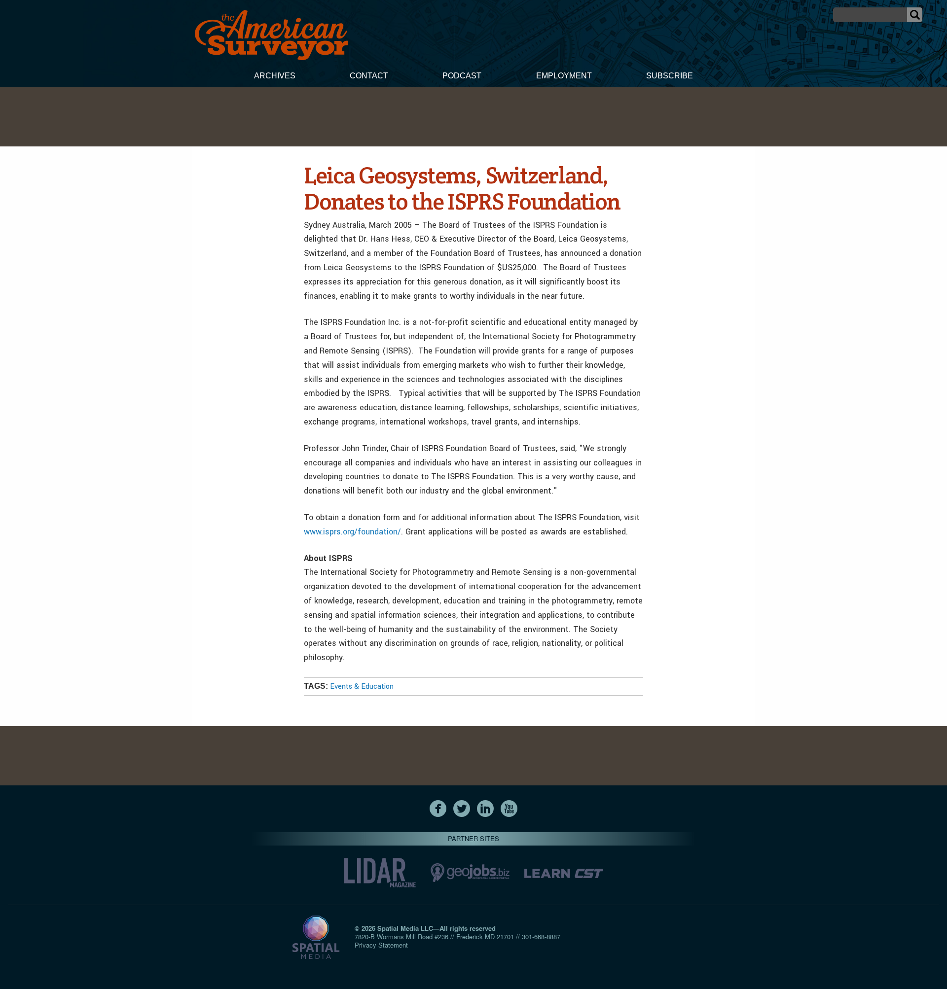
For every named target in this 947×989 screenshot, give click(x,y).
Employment (564, 75)
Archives (274, 75)
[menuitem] (275, 77)
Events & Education (362, 686)
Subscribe (669, 75)
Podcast (461, 75)
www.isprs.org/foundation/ (352, 531)
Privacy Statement (381, 945)
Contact (369, 75)
